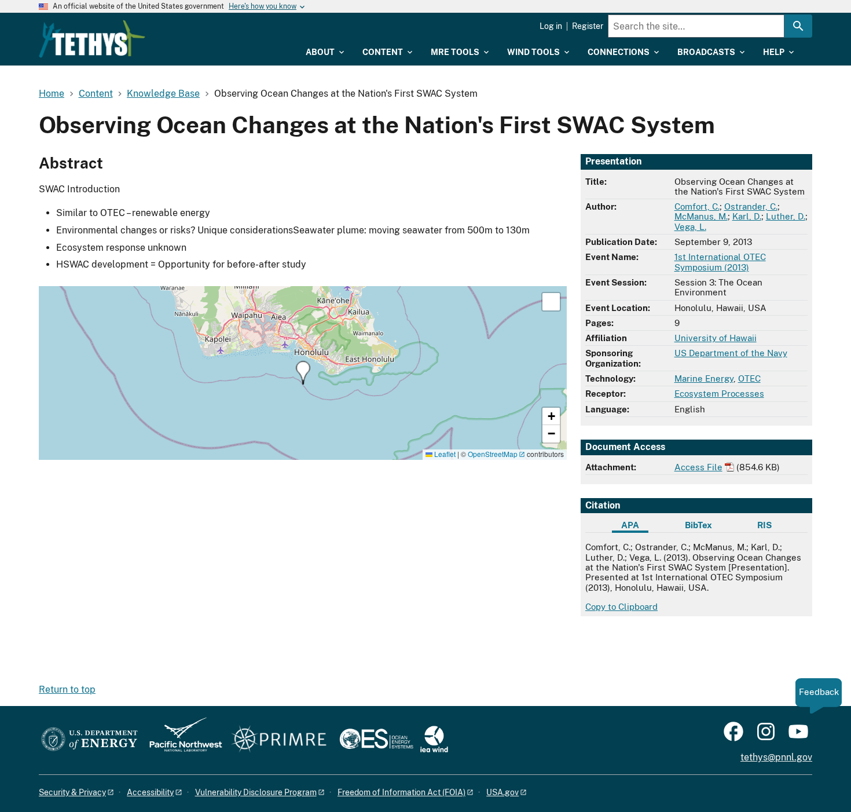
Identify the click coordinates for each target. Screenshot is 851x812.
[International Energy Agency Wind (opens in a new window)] (434, 740)
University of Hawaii (715, 338)
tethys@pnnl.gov (776, 757)
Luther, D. (785, 216)
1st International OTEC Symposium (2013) (720, 262)
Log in (551, 26)
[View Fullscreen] (551, 301)
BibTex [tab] (698, 525)
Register (587, 26)
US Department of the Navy (730, 353)
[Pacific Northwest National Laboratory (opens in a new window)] (181, 740)
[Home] (92, 39)
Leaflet (444, 454)
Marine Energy (703, 378)
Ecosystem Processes (719, 393)
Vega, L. (690, 227)
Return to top (67, 689)
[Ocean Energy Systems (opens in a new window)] (377, 740)
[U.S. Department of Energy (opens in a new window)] (89, 740)
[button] (303, 373)
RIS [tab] (764, 525)
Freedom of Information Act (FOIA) (401, 792)
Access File (698, 467)
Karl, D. (746, 216)
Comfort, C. (697, 206)
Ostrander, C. (750, 206)
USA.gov (502, 792)
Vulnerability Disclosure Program (256, 792)
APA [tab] (630, 525)
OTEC (749, 378)
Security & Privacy (72, 792)
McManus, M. (701, 216)
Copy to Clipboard (621, 607)
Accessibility (150, 792)
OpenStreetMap (493, 454)
